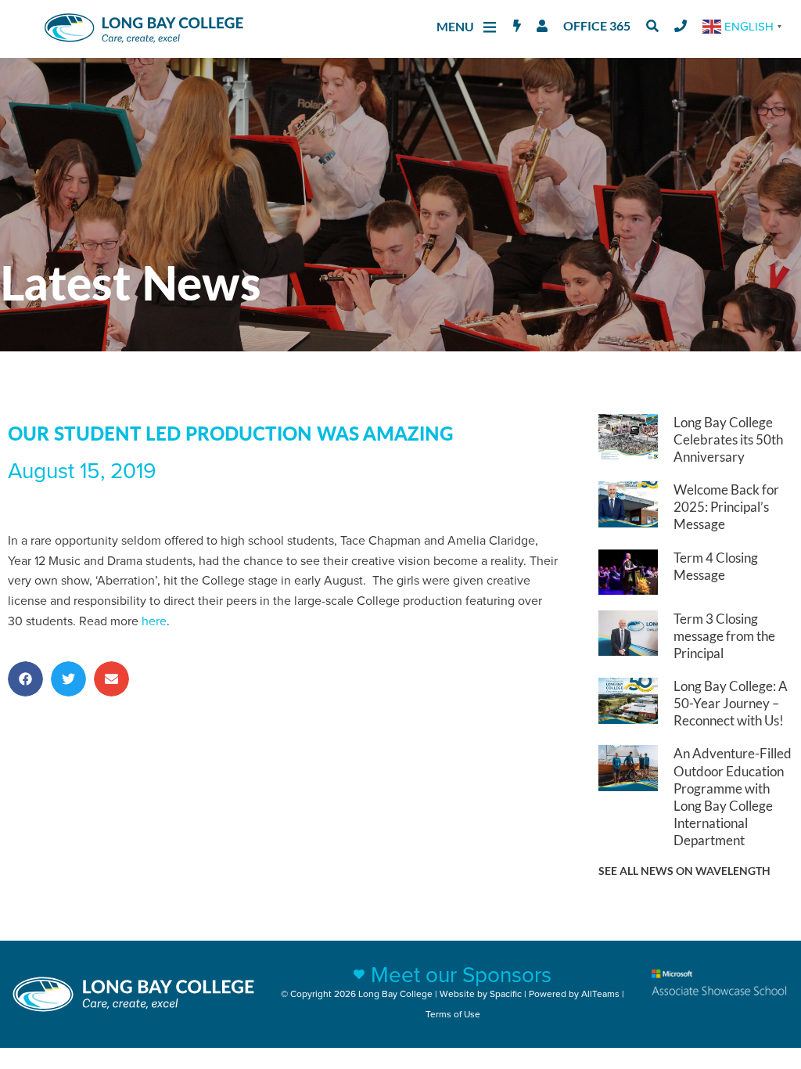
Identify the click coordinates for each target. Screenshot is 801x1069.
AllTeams (600, 993)
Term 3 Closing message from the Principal (724, 635)
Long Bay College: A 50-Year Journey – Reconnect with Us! (730, 703)
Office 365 (596, 25)
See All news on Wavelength (684, 870)
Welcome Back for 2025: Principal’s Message (726, 506)
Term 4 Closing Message (715, 566)
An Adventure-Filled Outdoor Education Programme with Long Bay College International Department (732, 796)
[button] (25, 678)
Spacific (506, 993)
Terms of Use (453, 1013)
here (154, 620)
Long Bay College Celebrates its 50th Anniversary (728, 439)
